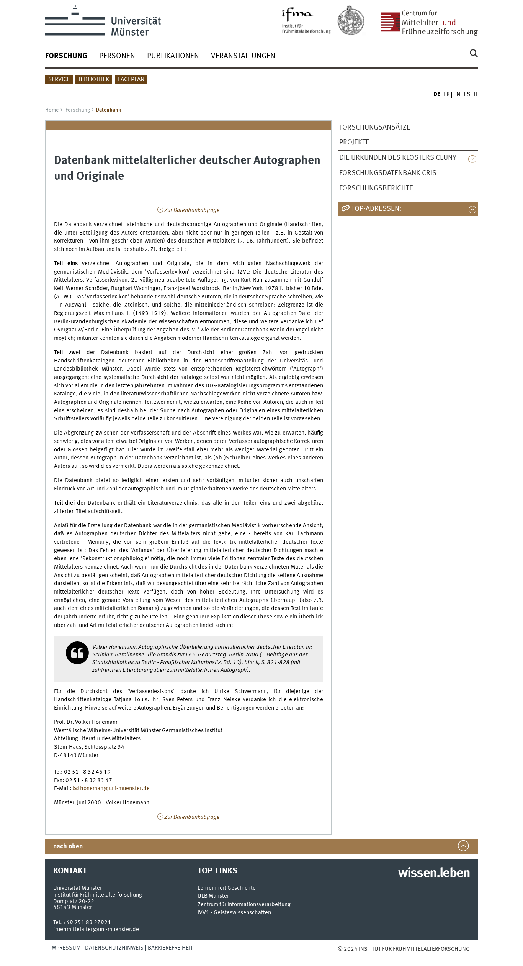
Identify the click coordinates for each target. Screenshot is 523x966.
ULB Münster (213, 896)
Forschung (77, 110)
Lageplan (131, 80)
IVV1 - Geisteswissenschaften (234, 913)
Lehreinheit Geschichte (227, 888)
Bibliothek (93, 80)
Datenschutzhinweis (114, 948)
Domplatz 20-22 (73, 902)
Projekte (354, 142)
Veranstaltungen (243, 56)
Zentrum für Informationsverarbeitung (244, 905)
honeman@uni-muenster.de (115, 789)
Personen (117, 56)
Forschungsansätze (374, 127)
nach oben (68, 846)
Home (52, 110)
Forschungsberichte (376, 188)
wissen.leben (434, 874)
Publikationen (173, 56)
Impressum (65, 948)
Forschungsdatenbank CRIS (387, 173)
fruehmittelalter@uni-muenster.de (96, 930)
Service (59, 80)
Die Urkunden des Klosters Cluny (397, 157)
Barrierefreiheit (170, 948)
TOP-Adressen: (376, 208)
